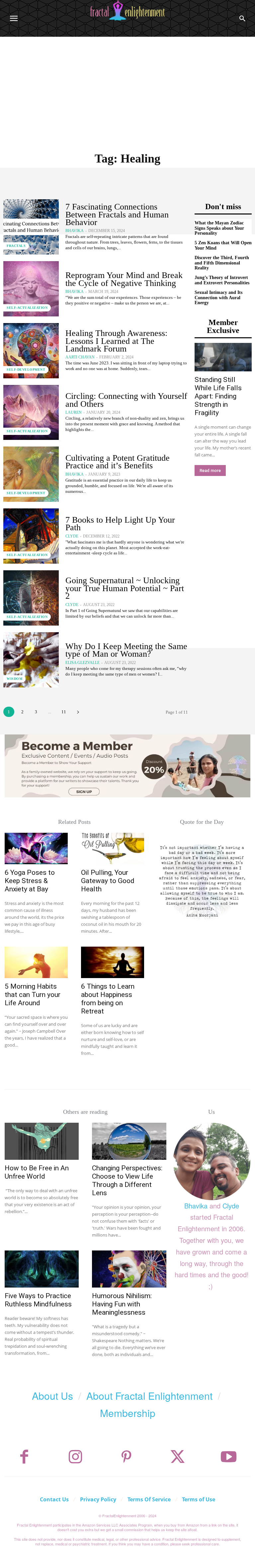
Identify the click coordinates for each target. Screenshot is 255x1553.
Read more (210, 470)
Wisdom (14, 679)
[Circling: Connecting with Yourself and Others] (31, 412)
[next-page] (77, 712)
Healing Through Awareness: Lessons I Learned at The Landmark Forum (116, 340)
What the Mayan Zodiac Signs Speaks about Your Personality (219, 228)
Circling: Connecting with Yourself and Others (126, 399)
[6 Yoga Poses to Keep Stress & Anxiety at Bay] (36, 848)
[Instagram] (75, 1457)
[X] (177, 1457)
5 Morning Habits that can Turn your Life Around (32, 994)
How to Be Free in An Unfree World (37, 1172)
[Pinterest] (126, 1457)
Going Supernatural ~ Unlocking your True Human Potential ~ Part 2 (124, 588)
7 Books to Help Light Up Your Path (120, 523)
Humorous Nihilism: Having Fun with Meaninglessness (122, 1304)
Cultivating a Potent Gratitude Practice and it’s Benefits (117, 461)
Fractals (16, 246)
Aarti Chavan (80, 357)
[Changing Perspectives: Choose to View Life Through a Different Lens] (129, 1141)
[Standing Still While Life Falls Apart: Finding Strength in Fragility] (223, 357)
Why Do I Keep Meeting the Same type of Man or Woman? (126, 650)
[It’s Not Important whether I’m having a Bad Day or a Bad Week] (201, 881)
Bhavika (74, 230)
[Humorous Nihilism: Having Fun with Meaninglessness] (129, 1269)
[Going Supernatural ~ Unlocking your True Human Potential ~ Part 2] (31, 598)
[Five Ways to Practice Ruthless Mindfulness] (42, 1269)
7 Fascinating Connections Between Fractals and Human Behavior (117, 214)
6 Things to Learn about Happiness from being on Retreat (107, 998)
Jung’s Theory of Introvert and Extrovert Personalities (222, 280)
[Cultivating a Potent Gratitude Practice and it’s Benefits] (31, 474)
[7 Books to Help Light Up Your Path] (31, 536)
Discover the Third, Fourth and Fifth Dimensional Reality (222, 262)
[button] (242, 18)
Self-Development (26, 369)
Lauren (73, 412)
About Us (52, 1395)
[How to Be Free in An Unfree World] (42, 1141)
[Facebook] (24, 1457)
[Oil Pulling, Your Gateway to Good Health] (112, 848)
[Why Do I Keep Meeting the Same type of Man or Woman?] (31, 659)
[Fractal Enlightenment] (127, 10)
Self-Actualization (27, 307)
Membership (127, 1413)
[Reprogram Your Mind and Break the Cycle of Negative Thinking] (31, 288)
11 (63, 711)
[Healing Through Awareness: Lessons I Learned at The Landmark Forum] (31, 350)
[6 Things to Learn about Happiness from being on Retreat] (112, 962)
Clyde (71, 536)
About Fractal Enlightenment (149, 1395)
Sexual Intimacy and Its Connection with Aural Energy (218, 297)
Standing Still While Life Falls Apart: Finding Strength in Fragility (218, 396)
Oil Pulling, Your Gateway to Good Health (107, 881)
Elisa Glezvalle (82, 662)
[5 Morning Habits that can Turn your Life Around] (36, 962)
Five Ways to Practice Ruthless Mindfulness (38, 1300)
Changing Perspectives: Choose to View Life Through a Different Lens (127, 1180)
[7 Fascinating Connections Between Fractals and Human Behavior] (31, 227)
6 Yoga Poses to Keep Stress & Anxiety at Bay (30, 881)
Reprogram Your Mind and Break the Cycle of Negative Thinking (124, 279)
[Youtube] (228, 1457)
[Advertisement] (127, 86)
